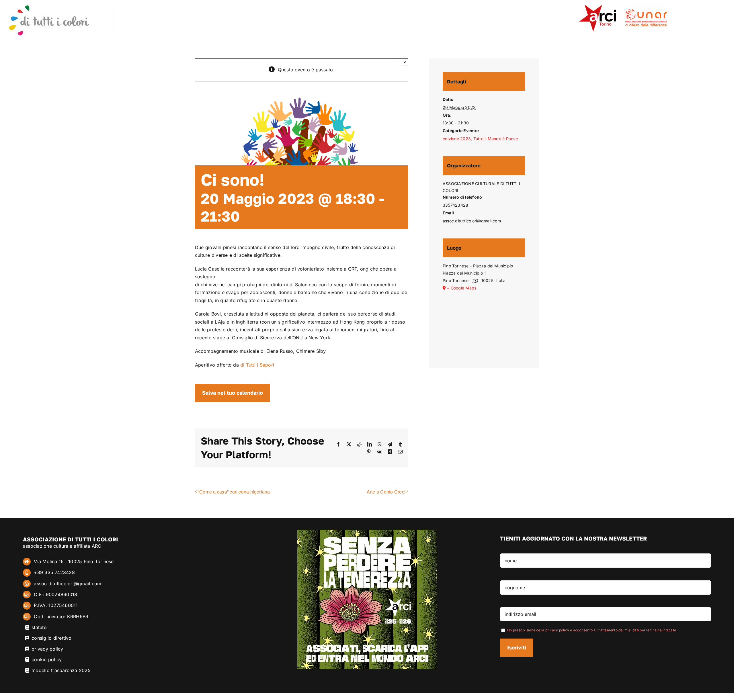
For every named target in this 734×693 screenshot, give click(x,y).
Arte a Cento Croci (386, 491)
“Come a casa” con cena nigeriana (234, 491)
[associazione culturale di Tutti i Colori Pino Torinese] (49, 6)
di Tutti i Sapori (257, 365)
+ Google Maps (461, 287)
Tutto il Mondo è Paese (495, 138)
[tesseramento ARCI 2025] (367, 532)
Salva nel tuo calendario (232, 393)
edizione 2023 (457, 138)
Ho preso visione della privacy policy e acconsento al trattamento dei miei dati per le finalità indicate (591, 630)
